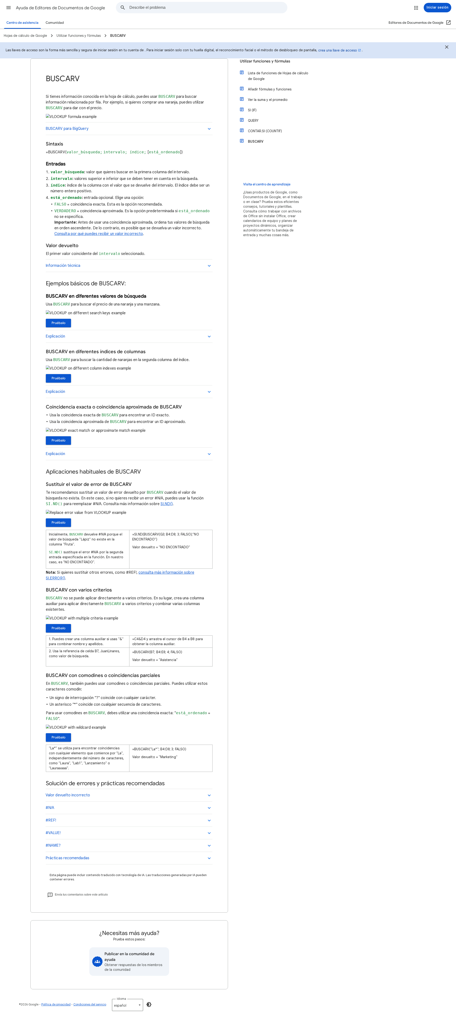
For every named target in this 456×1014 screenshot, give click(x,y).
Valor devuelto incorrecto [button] (68, 795)
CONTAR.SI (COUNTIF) (265, 131)
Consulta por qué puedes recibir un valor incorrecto (98, 233)
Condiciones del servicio (89, 1004)
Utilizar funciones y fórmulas (265, 61)
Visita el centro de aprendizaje (266, 184)
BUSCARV (255, 141)
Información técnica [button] (63, 265)
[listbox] (127, 1005)
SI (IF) (252, 110)
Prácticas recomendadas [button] (67, 858)
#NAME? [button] (53, 845)
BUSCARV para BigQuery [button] (67, 128)
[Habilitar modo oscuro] (149, 1004)
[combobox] (208, 7)
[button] (8, 7)
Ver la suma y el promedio (268, 100)
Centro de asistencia (22, 23)
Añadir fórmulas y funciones (269, 89)
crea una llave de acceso (337, 50)
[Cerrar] (447, 47)
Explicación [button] (55, 336)
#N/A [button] (50, 807)
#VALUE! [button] (53, 833)
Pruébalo (58, 323)
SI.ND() (167, 504)
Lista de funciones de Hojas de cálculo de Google (278, 76)
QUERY (253, 120)
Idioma (121, 998)
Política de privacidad (56, 1004)
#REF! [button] (51, 820)
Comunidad (55, 23)
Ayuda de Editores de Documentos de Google (60, 7)
